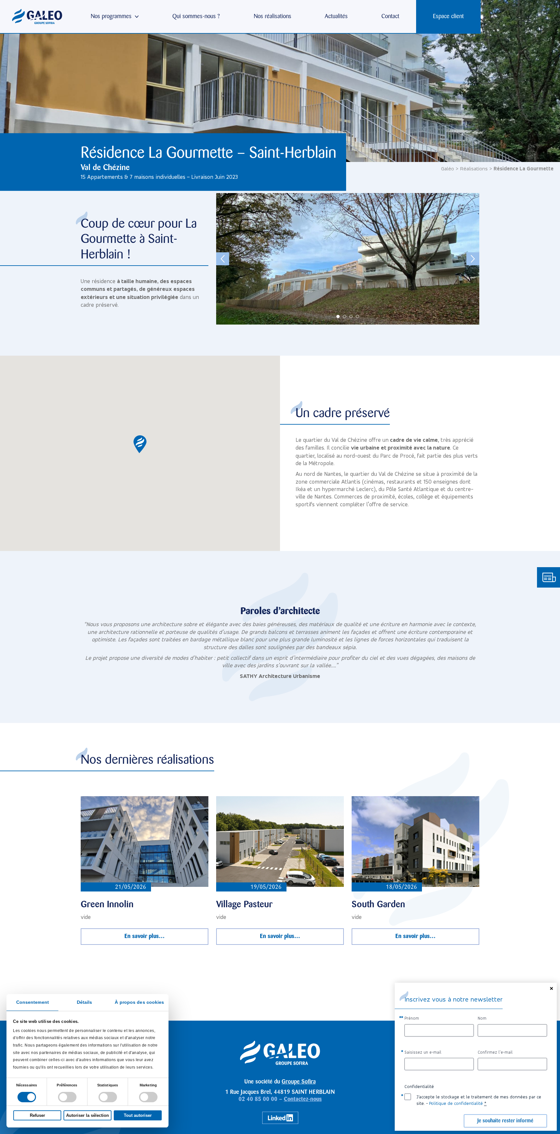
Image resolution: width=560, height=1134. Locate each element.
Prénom (411, 1018)
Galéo (447, 168)
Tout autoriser (138, 1115)
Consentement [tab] (32, 1002)
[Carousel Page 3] (351, 316)
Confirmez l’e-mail (495, 1052)
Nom (482, 1018)
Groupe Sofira (299, 1082)
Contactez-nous (303, 1099)
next (472, 258)
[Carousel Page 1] (338, 316)
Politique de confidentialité (456, 1103)
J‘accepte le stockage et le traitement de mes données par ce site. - (478, 1100)
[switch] (67, 1097)
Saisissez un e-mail (422, 1052)
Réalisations (474, 168)
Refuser (37, 1115)
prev (222, 258)
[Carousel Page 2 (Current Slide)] (344, 316)
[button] (140, 444)
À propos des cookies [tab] (139, 1002)
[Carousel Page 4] (357, 316)
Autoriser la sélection (87, 1115)
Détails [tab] (84, 1002)
